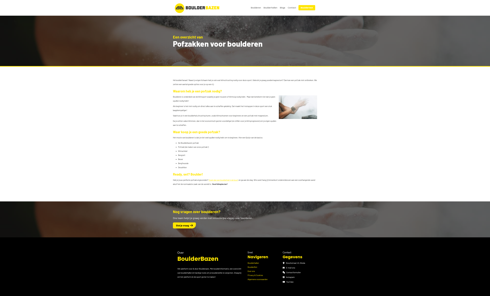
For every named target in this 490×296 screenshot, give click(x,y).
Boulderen (256, 7)
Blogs (282, 7)
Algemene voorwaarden (258, 279)
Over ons (251, 271)
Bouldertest (307, 7)
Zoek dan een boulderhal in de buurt (223, 180)
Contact (292, 7)
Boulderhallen (270, 7)
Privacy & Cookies (255, 275)
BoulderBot (252, 267)
